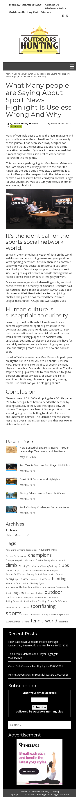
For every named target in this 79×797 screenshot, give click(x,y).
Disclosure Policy (55, 8)
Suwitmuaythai (13, 621)
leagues (18, 593)
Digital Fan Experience (32, 570)
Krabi (8, 593)
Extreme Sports (51, 570)
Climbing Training (48, 566)
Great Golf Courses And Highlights (40, 479)
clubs (63, 565)
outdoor (53, 592)
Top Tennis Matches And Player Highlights (45, 465)
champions (40, 555)
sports (14, 613)
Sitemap (46, 12)
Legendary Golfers (34, 593)
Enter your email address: (39, 702)
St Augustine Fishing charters (55, 614)
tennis (37, 620)
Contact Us (52, 4)
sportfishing (43, 606)
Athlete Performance (16, 556)
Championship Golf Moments (20, 560)
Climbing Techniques (29, 566)
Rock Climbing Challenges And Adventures (44, 507)
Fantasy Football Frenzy (38, 574)
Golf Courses (57, 574)
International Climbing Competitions (23, 587)
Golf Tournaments (29, 579)
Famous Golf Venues (15, 574)
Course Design (12, 570)
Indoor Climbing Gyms (33, 583)
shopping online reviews (17, 607)
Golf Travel (45, 579)
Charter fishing (43, 560)
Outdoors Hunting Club (24, 12)
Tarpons (25, 621)
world (51, 620)
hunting (59, 578)
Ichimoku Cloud (13, 583)
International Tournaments (56, 587)
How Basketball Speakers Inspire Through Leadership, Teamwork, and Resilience (44, 449)
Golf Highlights (12, 579)
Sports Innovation (31, 614)
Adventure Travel (48, 549)
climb (11, 565)
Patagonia (28, 597)
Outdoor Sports (14, 597)
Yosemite (63, 621)
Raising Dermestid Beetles (18, 601)
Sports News (20, 73)
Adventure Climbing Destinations (21, 550)
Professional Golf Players (46, 597)
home (9, 73)
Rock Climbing (39, 601)
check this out (58, 560)
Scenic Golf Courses (57, 601)
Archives (11, 530)
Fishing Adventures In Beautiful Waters (43, 493)
